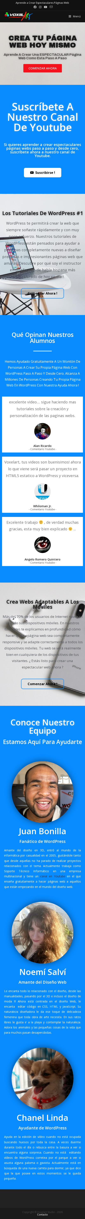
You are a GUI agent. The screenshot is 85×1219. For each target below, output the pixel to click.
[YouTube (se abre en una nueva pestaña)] (45, 7)
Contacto (42, 1214)
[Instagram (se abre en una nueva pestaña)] (40, 7)
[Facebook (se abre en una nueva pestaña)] (35, 7)
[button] (42, 68)
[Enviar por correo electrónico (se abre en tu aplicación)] (50, 7)
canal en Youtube (52, 876)
